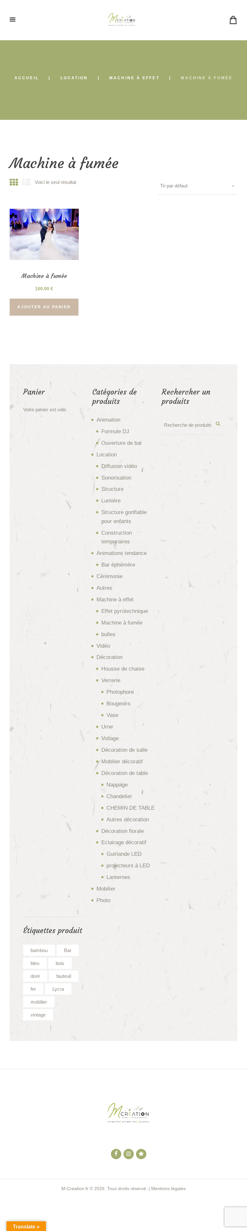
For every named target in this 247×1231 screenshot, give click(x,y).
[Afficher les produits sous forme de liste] (26, 182)
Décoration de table (124, 773)
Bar (67, 950)
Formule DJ (115, 431)
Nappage (117, 785)
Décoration (109, 657)
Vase (112, 715)
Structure (112, 489)
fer (33, 989)
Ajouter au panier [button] (44, 307)
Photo (103, 900)
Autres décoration (127, 819)
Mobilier (105, 889)
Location (74, 78)
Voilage (110, 738)
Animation (108, 420)
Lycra (58, 989)
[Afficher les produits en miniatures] (14, 182)
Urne (107, 727)
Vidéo (103, 646)
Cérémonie (109, 576)
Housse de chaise (122, 669)
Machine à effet (134, 78)
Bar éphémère (118, 565)
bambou (39, 950)
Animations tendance (121, 553)
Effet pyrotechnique (124, 611)
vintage (38, 1014)
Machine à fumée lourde (44, 279)
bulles (108, 634)
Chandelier (119, 796)
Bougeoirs (118, 704)
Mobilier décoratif (122, 762)
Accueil (26, 78)
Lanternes (118, 877)
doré (35, 976)
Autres (104, 588)
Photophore (120, 692)
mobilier (39, 1002)
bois (60, 963)
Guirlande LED (124, 854)
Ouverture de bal (121, 443)
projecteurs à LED (128, 866)
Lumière (111, 501)
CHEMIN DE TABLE (130, 808)
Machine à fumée (121, 623)
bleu (35, 963)
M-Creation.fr (74, 1188)
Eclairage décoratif (123, 842)
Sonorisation (116, 478)
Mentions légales (168, 1188)
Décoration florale (122, 831)
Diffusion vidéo (119, 466)
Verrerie (110, 680)
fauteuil (63, 976)
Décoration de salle (124, 750)
